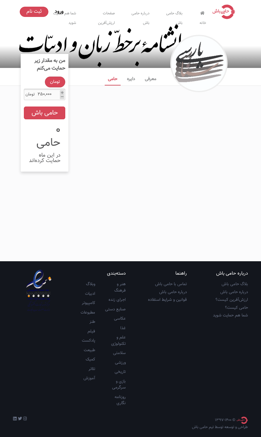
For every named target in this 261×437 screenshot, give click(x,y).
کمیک (90, 359)
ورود (59, 12)
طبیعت (89, 350)
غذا (123, 328)
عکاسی (120, 318)
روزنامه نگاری (120, 400)
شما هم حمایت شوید (230, 315)
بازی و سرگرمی (119, 384)
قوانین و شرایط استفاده (167, 300)
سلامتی (119, 353)
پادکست (88, 340)
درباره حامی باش (140, 17)
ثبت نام (34, 12)
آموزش (89, 378)
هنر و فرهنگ (120, 287)
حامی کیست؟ (236, 308)
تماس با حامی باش (171, 284)
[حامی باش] (225, 12)
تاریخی (120, 372)
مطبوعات (88, 312)
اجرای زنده (117, 300)
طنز (92, 322)
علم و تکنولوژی (118, 340)
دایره (131, 79)
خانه (203, 21)
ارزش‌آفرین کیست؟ (231, 300)
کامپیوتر (88, 303)
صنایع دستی (115, 309)
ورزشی (120, 362)
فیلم (91, 331)
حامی (112, 79)
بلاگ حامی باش (174, 17)
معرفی (150, 79)
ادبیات (90, 294)
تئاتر (91, 369)
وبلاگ (90, 284)
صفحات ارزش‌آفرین (106, 17)
